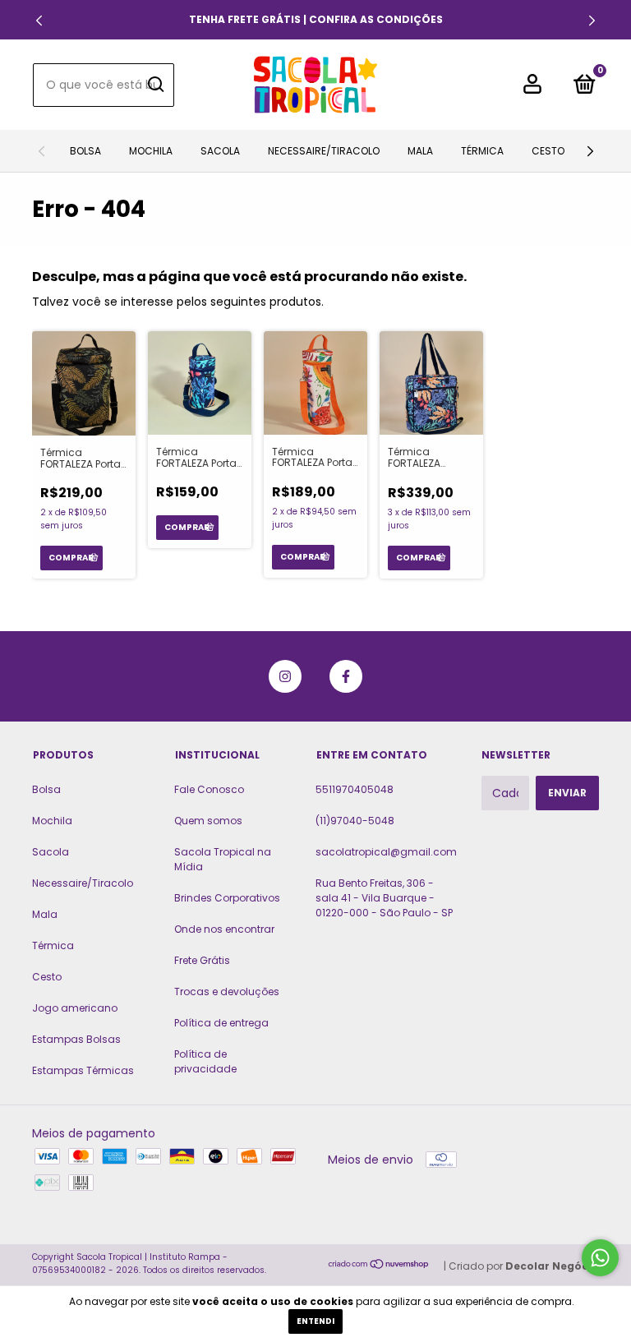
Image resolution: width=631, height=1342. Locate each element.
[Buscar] (154, 84)
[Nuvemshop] (379, 1265)
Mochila (151, 151)
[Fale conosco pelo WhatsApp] (600, 1257)
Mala (420, 151)
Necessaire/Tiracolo (324, 151)
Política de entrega (221, 1023)
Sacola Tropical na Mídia (222, 859)
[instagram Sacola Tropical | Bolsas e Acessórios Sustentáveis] (285, 676)
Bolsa (85, 151)
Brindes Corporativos (227, 898)
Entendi (315, 1321)
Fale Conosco (209, 789)
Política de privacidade (205, 1061)
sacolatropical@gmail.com (386, 852)
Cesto (548, 151)
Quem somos (208, 821)
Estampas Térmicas (83, 1070)
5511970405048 (355, 789)
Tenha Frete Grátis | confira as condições (316, 19)
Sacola (220, 151)
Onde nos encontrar (224, 929)
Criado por (524, 1266)
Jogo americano (74, 1008)
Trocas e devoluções (226, 991)
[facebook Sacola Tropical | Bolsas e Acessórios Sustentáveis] (345, 676)
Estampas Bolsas (76, 1039)
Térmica (482, 151)
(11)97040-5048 (355, 821)
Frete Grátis (202, 960)
